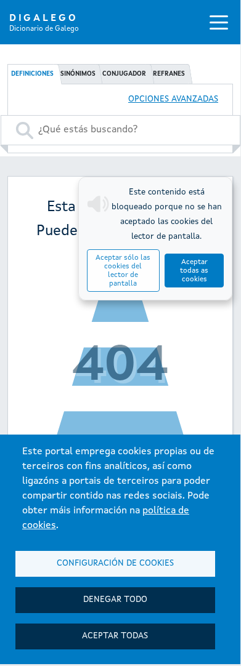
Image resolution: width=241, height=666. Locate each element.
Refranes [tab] (169, 74)
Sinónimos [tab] (78, 74)
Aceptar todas (115, 636)
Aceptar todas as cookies (194, 271)
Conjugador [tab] (124, 74)
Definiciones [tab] (32, 74)
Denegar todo (115, 600)
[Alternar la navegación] (219, 22)
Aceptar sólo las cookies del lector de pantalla (123, 270)
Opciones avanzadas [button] (173, 99)
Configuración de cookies (115, 564)
